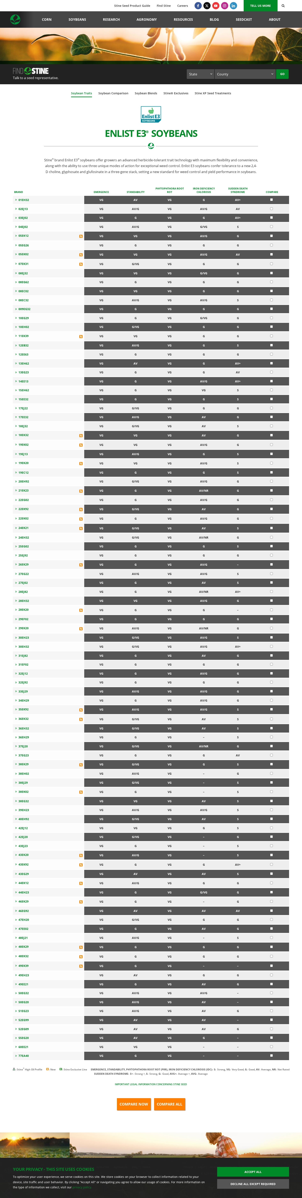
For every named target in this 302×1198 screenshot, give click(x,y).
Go (282, 74)
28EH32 (23, 601)
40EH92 (23, 819)
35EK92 (23, 709)
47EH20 (23, 920)
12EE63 (23, 354)
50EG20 (23, 1002)
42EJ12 (23, 828)
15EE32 (23, 399)
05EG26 (23, 245)
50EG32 (23, 993)
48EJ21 (23, 938)
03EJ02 (23, 218)
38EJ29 (23, 783)
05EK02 (23, 254)
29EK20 (23, 628)
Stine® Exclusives (176, 93)
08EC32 (23, 300)
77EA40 (23, 1056)
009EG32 (24, 309)
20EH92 (23, 481)
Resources (183, 19)
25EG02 (23, 546)
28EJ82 (23, 592)
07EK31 (23, 264)
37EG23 (23, 755)
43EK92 (23, 864)
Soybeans (77, 19)
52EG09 (23, 1029)
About (274, 19)
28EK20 (23, 610)
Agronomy (147, 19)
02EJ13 (23, 209)
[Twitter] (207, 5)
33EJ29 (23, 691)
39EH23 (23, 810)
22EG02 (23, 500)
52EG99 (23, 1020)
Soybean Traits (81, 93)
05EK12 (23, 236)
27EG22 (23, 574)
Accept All (253, 1172)
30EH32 (23, 647)
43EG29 (23, 874)
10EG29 (23, 318)
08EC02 (23, 291)
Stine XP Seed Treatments (213, 93)
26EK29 (23, 564)
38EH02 (23, 774)
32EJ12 (23, 673)
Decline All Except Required (253, 1184)
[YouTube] (215, 5)
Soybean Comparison (113, 93)
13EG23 (23, 372)
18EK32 (23, 435)
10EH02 (23, 327)
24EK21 (23, 528)
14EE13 (23, 381)
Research (111, 19)
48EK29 (23, 947)
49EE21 (23, 984)
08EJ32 (23, 273)
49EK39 (23, 966)
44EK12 (23, 883)
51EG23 (23, 1011)
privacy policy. (82, 1187)
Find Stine (164, 6)
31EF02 (23, 664)
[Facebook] (198, 5)
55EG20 (23, 1038)
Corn (47, 19)
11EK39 (23, 336)
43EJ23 (23, 846)
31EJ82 (23, 656)
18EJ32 (23, 426)
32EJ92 (23, 682)
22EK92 (23, 509)
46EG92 (23, 911)
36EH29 (23, 737)
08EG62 (23, 282)
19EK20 (23, 463)
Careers (182, 6)
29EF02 (23, 619)
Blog (214, 19)
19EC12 (23, 472)
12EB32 (23, 345)
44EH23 (23, 892)
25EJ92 (23, 555)
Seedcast (244, 19)
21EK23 (23, 490)
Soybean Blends (146, 93)
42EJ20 (23, 837)
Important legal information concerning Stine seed (151, 1084)
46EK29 (23, 901)
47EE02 (23, 929)
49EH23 (23, 975)
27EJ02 (23, 583)
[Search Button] (283, 5)
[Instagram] (224, 5)
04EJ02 (23, 227)
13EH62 (23, 363)
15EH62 (23, 390)
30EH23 (23, 637)
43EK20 (23, 855)
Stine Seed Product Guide (132, 6)
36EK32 (23, 719)
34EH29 (23, 700)
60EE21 (23, 1047)
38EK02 (23, 792)
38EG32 (23, 801)
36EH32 (23, 728)
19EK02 (23, 445)
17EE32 (23, 417)
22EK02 (23, 518)
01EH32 (23, 200)
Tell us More (260, 6)
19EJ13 (23, 454)
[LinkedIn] (233, 5)
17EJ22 (23, 408)
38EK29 (23, 764)
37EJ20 (23, 746)
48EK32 (23, 956)
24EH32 (23, 537)
